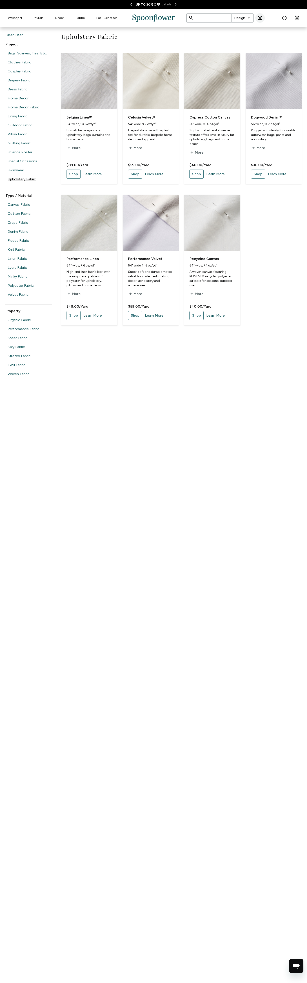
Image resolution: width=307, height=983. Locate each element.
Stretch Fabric (19, 356)
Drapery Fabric (19, 80)
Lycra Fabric (17, 267)
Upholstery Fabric (22, 179)
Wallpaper (15, 18)
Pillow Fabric (18, 134)
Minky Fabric (17, 276)
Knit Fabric (16, 249)
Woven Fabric (18, 374)
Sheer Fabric (17, 338)
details (166, 4)
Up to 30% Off (148, 5)
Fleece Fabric (18, 240)
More (74, 148)
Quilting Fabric (19, 143)
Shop (73, 174)
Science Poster (20, 152)
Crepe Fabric (18, 222)
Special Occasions (22, 161)
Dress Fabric (17, 89)
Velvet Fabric (18, 294)
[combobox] (242, 17)
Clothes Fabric (19, 62)
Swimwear (16, 170)
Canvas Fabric (19, 204)
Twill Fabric (16, 365)
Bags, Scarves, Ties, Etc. (27, 53)
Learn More (92, 174)
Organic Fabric (19, 320)
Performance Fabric (23, 329)
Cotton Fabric (19, 213)
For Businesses (106, 18)
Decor (59, 18)
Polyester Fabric (21, 285)
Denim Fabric (18, 231)
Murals (38, 18)
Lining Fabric (18, 116)
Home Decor (18, 98)
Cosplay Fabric (19, 71)
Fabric (80, 18)
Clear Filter (14, 35)
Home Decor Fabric (23, 107)
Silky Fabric (16, 347)
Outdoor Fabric (20, 125)
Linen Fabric (17, 258)
